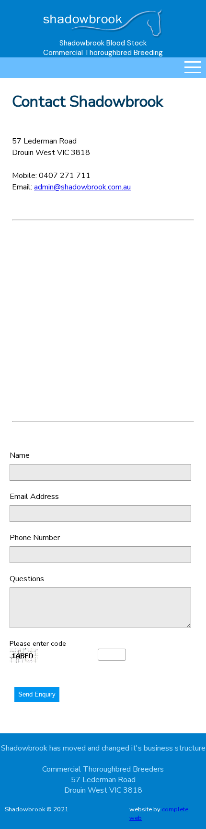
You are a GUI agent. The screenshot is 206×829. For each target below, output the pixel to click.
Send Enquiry (37, 694)
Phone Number (35, 537)
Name (20, 455)
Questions (27, 579)
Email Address (34, 496)
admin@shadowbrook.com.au (82, 187)
